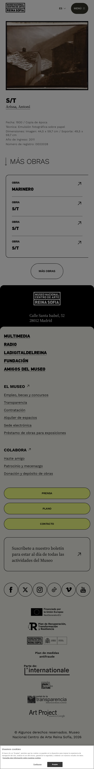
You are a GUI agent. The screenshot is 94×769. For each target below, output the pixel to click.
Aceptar (55, 764)
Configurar (37, 764)
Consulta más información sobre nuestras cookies (22, 758)
